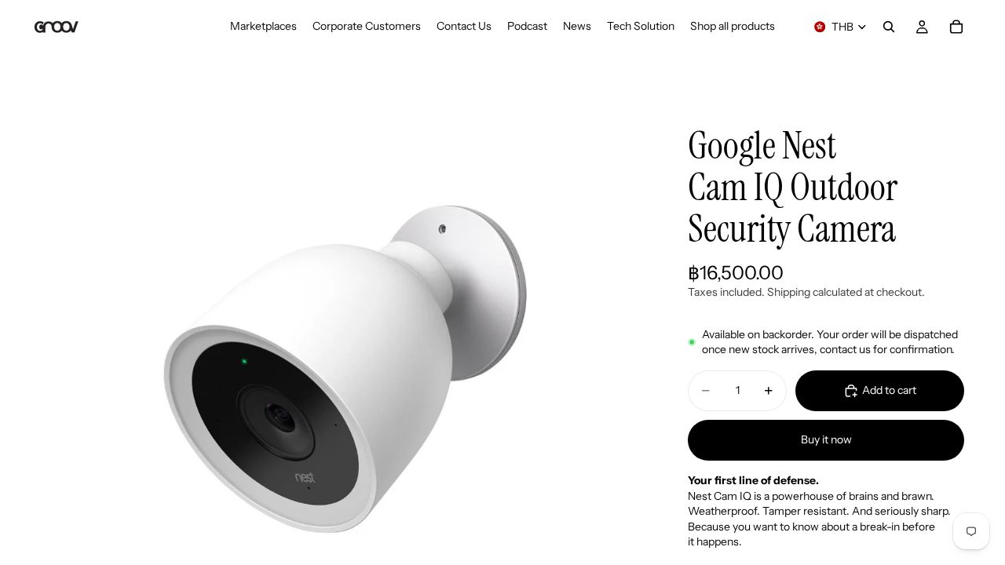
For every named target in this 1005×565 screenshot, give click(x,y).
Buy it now (826, 439)
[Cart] (956, 26)
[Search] (889, 26)
